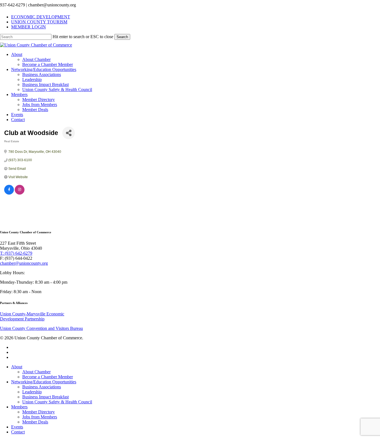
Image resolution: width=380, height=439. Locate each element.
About (16, 366)
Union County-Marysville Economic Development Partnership (32, 316)
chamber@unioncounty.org (24, 263)
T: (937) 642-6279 (16, 253)
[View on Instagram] (19, 193)
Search (122, 37)
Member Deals (35, 422)
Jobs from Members (39, 417)
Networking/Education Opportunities (43, 381)
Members (19, 406)
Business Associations (41, 386)
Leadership (32, 391)
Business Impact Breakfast (45, 396)
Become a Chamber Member (47, 376)
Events (17, 427)
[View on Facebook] (9, 193)
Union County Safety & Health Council (57, 401)
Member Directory (38, 411)
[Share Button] (68, 133)
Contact (18, 432)
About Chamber (36, 371)
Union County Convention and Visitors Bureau (41, 328)
